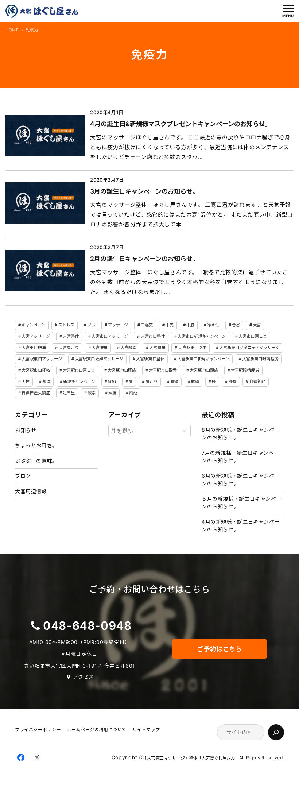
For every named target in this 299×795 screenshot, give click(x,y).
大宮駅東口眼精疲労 (260, 358)
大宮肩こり (69, 347)
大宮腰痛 (100, 347)
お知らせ (25, 430)
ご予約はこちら (219, 649)
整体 (46, 381)
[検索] (276, 732)
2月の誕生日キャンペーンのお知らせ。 (142, 259)
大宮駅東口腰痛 (122, 370)
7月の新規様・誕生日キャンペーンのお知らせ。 (240, 457)
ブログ (23, 476)
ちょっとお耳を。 (36, 445)
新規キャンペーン (79, 381)
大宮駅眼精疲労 (245, 370)
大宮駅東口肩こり (79, 370)
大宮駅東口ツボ (192, 347)
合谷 (236, 324)
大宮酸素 (128, 347)
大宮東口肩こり (252, 336)
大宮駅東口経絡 (36, 370)
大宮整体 (71, 336)
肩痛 (174, 381)
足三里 (69, 392)
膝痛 (233, 381)
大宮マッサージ (36, 336)
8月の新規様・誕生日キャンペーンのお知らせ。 (241, 434)
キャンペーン (34, 324)
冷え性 (213, 324)
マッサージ (118, 324)
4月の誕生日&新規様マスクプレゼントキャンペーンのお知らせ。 (179, 124)
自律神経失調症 (36, 392)
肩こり (151, 381)
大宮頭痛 (157, 347)
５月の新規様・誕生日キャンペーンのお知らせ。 (241, 502)
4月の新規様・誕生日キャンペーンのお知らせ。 (241, 525)
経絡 (112, 381)
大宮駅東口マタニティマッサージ (249, 347)
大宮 (257, 324)
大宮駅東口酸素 (163, 370)
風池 (133, 392)
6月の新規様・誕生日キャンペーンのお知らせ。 (241, 479)
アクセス (83, 677)
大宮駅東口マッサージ (42, 358)
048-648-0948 (87, 626)
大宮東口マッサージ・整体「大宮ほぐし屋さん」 (193, 758)
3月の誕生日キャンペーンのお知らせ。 (142, 191)
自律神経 (257, 381)
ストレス (66, 324)
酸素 (92, 392)
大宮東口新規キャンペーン (202, 336)
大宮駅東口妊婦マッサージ (99, 358)
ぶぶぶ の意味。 (36, 461)
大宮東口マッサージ (110, 336)
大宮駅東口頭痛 (204, 370)
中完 (170, 324)
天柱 (26, 381)
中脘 (190, 324)
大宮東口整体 (153, 336)
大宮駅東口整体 (150, 358)
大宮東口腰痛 (34, 347)
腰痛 (195, 381)
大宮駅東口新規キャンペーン (203, 358)
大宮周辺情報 (31, 491)
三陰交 (147, 324)
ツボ (91, 324)
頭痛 (112, 392)
